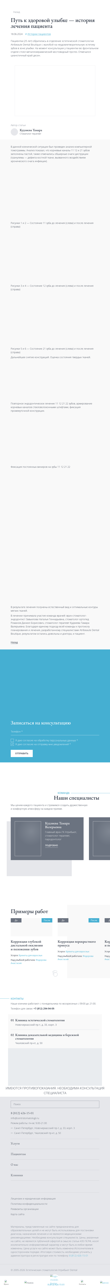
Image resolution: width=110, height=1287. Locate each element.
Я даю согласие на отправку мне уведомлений (43, 744)
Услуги (15, 1143)
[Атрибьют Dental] (20, 5)
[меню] (104, 1282)
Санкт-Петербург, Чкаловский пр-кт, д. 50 (37, 1133)
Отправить (21, 753)
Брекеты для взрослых (30, 955)
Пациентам (18, 1154)
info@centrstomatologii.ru (25, 1118)
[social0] (12, 1186)
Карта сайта (17, 1214)
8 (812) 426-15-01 (56, 1284)
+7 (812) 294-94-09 (44, 1008)
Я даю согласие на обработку (46, 740)
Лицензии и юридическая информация (33, 1198)
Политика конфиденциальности (29, 1203)
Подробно (51, 845)
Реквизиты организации (25, 1209)
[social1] (19, 1186)
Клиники (17, 1175)
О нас (14, 1164)
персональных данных (63, 740)
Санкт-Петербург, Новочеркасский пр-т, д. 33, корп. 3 (44, 1128)
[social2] (25, 1186)
